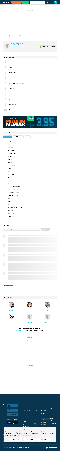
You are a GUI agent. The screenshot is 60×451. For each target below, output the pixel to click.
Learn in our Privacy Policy (25, 435)
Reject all (30, 439)
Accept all (16, 439)
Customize (44, 439)
